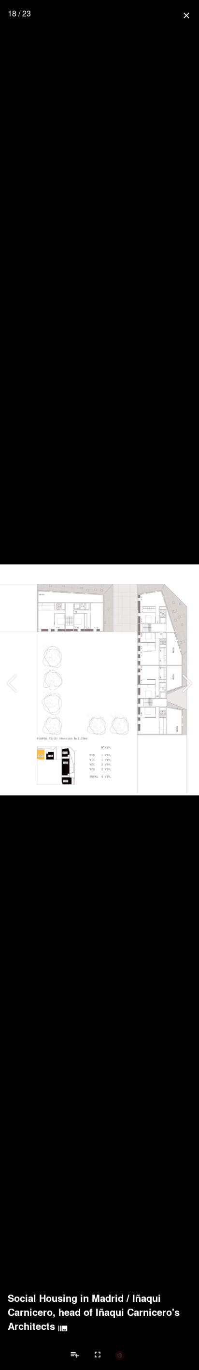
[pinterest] (120, 1355)
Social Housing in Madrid (66, 1298)
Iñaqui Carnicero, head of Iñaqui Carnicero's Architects (94, 1312)
